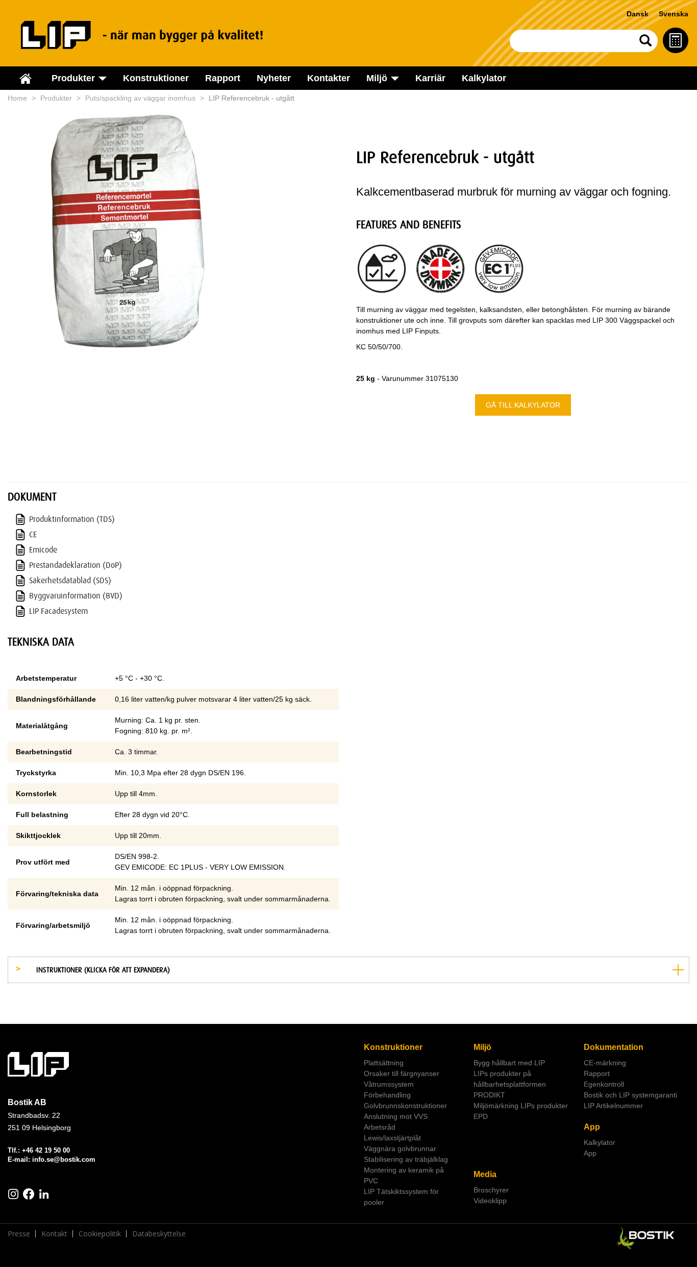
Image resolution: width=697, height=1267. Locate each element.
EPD (481, 1116)
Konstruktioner (156, 78)
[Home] (153, 35)
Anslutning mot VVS (396, 1116)
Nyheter (274, 78)
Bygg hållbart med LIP (509, 1063)
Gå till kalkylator (523, 405)
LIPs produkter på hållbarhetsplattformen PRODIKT (510, 1084)
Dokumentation (613, 1047)
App (592, 1126)
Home (17, 98)
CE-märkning (605, 1063)
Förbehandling (387, 1095)
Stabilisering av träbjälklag (406, 1159)
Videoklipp (490, 1201)
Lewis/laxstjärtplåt (392, 1138)
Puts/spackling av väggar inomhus (140, 98)
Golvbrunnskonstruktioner (405, 1106)
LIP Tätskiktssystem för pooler (401, 1196)
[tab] (348, 970)
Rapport (222, 78)
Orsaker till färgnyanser (401, 1073)
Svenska (673, 14)
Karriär (430, 78)
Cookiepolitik (100, 1233)
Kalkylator (484, 78)
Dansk (638, 14)
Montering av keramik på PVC (404, 1175)
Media (485, 1174)
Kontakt (54, 1233)
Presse (19, 1233)
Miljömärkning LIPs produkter (521, 1106)
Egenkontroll (604, 1084)
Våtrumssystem (389, 1084)
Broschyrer (491, 1190)
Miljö (482, 1047)
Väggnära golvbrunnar (400, 1148)
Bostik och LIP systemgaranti (630, 1095)
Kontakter (328, 78)
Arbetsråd (379, 1127)
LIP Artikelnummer (613, 1106)
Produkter (56, 98)
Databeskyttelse (159, 1233)
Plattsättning (384, 1063)
